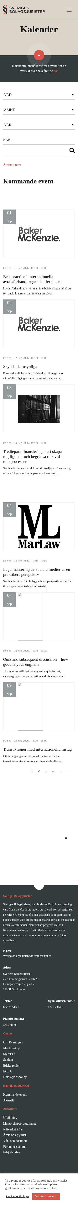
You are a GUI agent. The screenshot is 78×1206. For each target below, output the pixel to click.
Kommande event (14, 1094)
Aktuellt (8, 1100)
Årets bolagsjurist (14, 1135)
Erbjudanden (11, 1152)
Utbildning (10, 1117)
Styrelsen (9, 1054)
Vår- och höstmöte (15, 1141)
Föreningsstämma (14, 1146)
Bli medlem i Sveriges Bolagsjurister (39, 855)
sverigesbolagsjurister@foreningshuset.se (27, 955)
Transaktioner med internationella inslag (37, 749)
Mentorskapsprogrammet (19, 1123)
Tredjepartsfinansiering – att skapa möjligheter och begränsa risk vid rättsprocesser (32, 456)
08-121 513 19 (11, 1007)
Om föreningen (13, 1042)
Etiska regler (11, 1065)
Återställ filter (12, 165)
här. (56, 71)
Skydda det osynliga (20, 366)
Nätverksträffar (13, 1129)
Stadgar (8, 1059)
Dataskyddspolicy (15, 1077)
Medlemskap (11, 1048)
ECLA (7, 1071)
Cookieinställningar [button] (17, 1196)
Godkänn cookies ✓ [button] (46, 1196)
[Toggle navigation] (69, 10)
